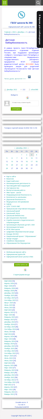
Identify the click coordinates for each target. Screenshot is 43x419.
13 (12, 161)
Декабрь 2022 (12, 89)
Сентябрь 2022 (10, 382)
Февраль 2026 (9, 288)
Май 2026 (8, 281)
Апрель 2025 (9, 312)
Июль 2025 (8, 305)
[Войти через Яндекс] (23, 97)
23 (27, 165)
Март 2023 (8, 368)
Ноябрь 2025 (9, 295)
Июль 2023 (8, 358)
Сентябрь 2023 (10, 353)
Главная (7, 32)
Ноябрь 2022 (9, 377)
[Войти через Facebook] (20, 97)
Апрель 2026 (9, 283)
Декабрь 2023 (9, 346)
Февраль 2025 (9, 317)
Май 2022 (8, 384)
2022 (14, 32)
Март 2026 (8, 286)
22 (22, 165)
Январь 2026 (9, 290)
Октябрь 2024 (9, 327)
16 (27, 161)
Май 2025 (8, 310)
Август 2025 (8, 302)
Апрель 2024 (9, 336)
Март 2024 (8, 339)
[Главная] (21, 18)
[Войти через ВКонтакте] (16, 97)
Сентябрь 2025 (10, 300)
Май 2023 (8, 363)
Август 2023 (8, 356)
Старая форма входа (21, 274)
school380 (34, 89)
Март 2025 (8, 315)
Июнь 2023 (8, 360)
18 (36, 161)
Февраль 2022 (9, 392)
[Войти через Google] (27, 98)
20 (12, 165)
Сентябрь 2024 (10, 329)
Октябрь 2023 (9, 351)
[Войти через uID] (12, 97)
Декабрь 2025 (9, 293)
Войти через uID (21, 265)
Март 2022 (8, 389)
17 (32, 161)
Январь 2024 (9, 343)
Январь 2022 (9, 394)
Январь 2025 (9, 319)
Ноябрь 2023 (9, 348)
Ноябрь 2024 (9, 324)
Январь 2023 (9, 372)
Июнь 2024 (8, 331)
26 (7, 168)
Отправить (16, 109)
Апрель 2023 (9, 365)
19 (7, 165)
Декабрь (21, 32)
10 (32, 158)
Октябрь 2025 (9, 298)
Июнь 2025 (8, 307)
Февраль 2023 (9, 370)
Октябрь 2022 (9, 380)
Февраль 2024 (9, 341)
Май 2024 (8, 334)
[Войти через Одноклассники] (31, 97)
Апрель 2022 (9, 387)
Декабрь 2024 (9, 322)
